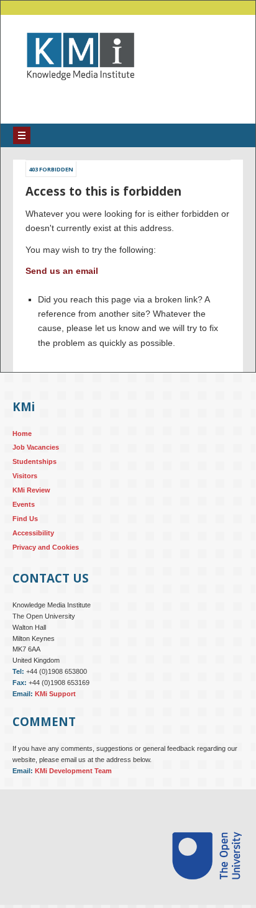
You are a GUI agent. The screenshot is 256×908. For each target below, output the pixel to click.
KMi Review (31, 499)
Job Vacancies (35, 456)
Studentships (34, 470)
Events (23, 513)
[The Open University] (207, 903)
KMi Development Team (73, 780)
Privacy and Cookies (45, 556)
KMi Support (55, 703)
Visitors (24, 485)
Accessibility (33, 542)
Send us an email (61, 280)
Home (22, 442)
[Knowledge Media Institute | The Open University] (74, 99)
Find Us (25, 528)
